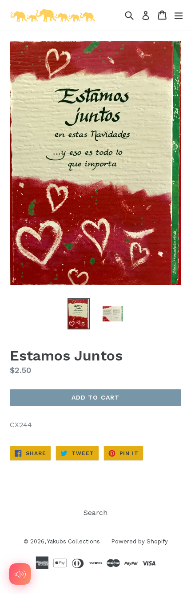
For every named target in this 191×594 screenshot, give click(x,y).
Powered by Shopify (139, 541)
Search (95, 512)
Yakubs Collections (73, 541)
